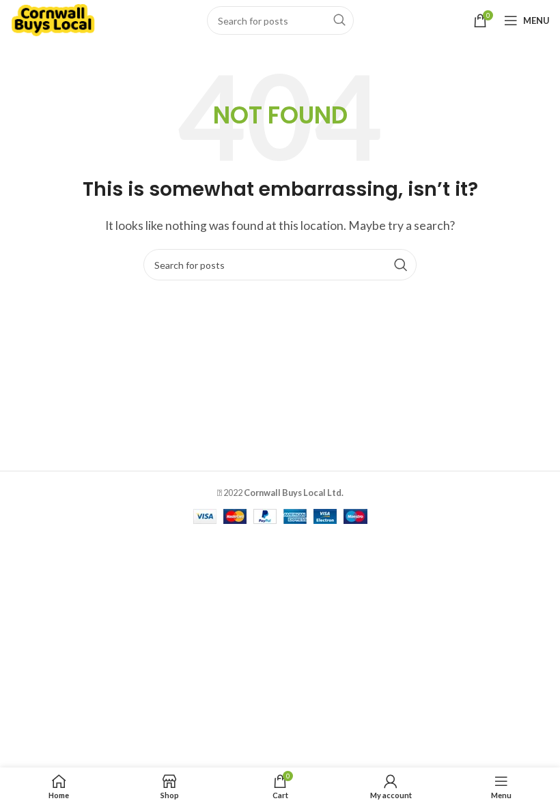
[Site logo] (52, 18)
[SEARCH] (339, 20)
